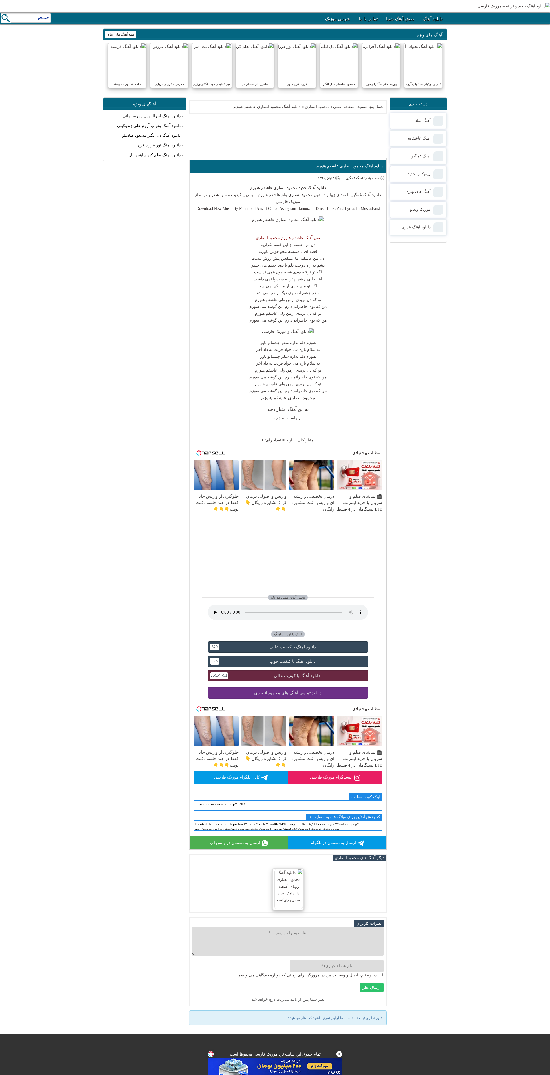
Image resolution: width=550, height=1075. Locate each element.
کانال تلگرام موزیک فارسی (237, 777)
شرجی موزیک (337, 19)
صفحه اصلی (343, 107)
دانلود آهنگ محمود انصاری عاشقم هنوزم (349, 166)
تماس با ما (368, 19)
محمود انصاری (317, 107)
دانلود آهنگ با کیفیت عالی (264, 647)
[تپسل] (211, 1054)
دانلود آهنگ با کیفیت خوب (264, 661)
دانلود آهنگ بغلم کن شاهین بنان (154, 155)
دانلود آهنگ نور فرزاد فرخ (159, 145)
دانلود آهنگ (433, 19)
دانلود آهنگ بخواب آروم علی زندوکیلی (149, 126)
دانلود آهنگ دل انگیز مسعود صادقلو (151, 135)
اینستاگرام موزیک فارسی (331, 777)
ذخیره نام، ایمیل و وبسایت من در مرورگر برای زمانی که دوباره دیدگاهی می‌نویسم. (307, 975)
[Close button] (339, 1054)
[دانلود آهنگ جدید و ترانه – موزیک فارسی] (513, 6)
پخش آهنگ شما (400, 19)
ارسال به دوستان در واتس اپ (235, 843)
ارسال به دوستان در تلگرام (333, 843)
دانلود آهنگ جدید (312, 188)
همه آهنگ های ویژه (120, 34)
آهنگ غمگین (361, 195)
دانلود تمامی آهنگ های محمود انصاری (288, 693)
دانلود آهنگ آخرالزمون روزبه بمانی (152, 116)
